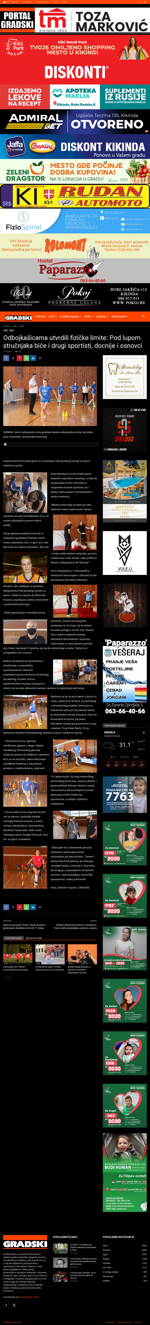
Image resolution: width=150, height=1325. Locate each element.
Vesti (52, 316)
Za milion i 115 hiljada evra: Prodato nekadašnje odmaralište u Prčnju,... (83, 1247)
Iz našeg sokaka (69, 316)
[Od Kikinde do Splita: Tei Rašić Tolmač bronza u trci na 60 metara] (50, 954)
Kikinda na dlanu (42, 2)
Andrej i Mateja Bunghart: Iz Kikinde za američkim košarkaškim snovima (79, 970)
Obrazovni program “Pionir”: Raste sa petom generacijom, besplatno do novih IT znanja (24, 926)
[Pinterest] (20, 358)
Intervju (101, 316)
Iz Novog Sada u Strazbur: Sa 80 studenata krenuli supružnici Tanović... (83, 1275)
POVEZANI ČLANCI (13, 938)
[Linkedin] (33, 358)
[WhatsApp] (26, 358)
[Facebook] (140, 2)
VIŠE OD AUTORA (34, 938)
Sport (87, 316)
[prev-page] (5, 978)
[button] (143, 316)
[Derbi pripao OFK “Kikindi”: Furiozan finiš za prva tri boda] (17, 954)
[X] (13, 358)
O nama (55, 2)
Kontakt (64, 2)
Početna (40, 316)
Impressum (110, 1322)
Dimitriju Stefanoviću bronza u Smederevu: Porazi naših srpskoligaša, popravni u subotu (75, 926)
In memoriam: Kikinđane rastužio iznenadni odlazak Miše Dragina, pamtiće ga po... (83, 1261)
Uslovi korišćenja (125, 1322)
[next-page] (10, 978)
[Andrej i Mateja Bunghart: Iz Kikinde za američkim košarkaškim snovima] (82, 954)
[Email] (40, 358)
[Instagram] (144, 2)
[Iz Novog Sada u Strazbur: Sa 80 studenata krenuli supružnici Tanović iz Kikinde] (60, 1277)
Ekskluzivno (119, 316)
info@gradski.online (30, 1297)
